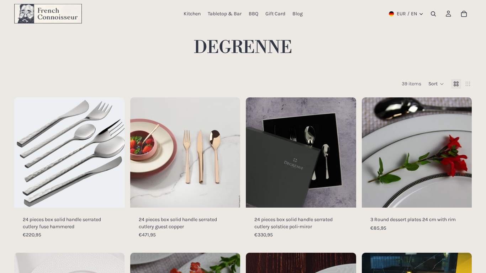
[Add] (113, 196)
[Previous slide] (25, 152)
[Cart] (464, 14)
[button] (436, 84)
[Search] (433, 14)
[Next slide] (114, 152)
